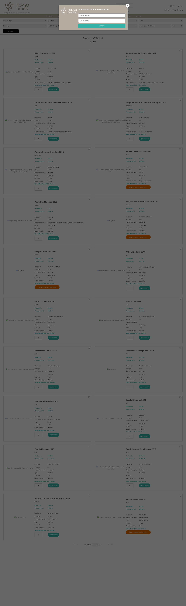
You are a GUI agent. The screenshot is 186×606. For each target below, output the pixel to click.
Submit (101, 26)
